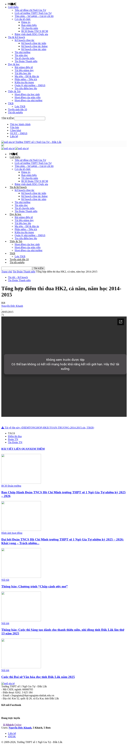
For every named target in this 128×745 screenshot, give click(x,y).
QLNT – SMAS (18, 133)
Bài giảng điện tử (24, 67)
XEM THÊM (37, 448)
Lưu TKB (20, 106)
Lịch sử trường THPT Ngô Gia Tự (33, 13)
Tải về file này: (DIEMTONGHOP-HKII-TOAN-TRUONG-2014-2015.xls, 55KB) (49, 427)
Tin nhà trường (22, 52)
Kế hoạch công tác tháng (34, 46)
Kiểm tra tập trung (24, 82)
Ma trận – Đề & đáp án (27, 76)
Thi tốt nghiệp (15, 112)
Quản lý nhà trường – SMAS (30, 85)
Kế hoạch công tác (24, 40)
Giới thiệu (13, 7)
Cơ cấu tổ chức (23, 19)
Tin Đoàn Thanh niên (26, 61)
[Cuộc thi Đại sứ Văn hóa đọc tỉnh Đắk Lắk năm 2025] (21, 667)
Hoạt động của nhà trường (28, 100)
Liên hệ (14, 136)
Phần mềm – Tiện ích (26, 79)
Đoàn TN (13, 439)
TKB (11, 103)
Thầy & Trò (14, 91)
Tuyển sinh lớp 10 (17, 109)
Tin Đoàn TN (15, 442)
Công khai (15, 130)
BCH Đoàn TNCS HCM (34, 31)
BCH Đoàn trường (11, 485)
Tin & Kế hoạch (16, 37)
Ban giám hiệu (29, 25)
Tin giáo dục (21, 55)
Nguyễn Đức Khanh (12, 305)
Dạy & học (14, 64)
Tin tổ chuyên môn (24, 58)
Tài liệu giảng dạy (24, 70)
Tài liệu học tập (23, 73)
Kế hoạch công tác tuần (33, 43)
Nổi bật (5, 579)
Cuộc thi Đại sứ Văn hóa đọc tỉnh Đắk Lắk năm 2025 (38, 677)
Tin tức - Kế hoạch (18, 277)
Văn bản (14, 127)
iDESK (12, 736)
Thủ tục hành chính (20, 124)
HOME (12, 4)
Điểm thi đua (15, 436)
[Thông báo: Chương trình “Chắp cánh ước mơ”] (21, 576)
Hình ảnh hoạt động (11, 532)
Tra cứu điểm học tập (26, 88)
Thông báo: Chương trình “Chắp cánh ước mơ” (34, 586)
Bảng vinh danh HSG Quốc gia (31, 34)
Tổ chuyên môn (29, 28)
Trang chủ (6, 271)
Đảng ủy (25, 22)
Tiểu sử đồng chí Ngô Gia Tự (30, 10)
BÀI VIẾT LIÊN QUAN (15, 448)
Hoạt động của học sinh (27, 94)
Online (12, 724)
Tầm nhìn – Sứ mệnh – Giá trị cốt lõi (34, 16)
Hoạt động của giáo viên (27, 97)
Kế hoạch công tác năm (33, 49)
